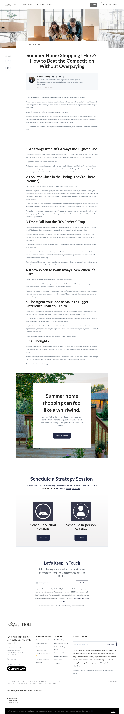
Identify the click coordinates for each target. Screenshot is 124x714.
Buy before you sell (42, 640)
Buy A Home (27, 4)
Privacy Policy (112, 681)
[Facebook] (8, 659)
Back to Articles (34, 44)
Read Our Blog (59, 640)
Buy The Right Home (61, 643)
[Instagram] (15, 659)
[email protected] (73, 488)
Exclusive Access (41, 643)
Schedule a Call (59, 653)
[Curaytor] (16, 670)
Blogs (49, 4)
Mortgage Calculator (61, 656)
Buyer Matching (41, 650)
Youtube (57, 663)
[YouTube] (11, 659)
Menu (94, 4)
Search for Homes (42, 647)
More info (90, 711)
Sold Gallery (58, 660)
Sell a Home (39, 4)
